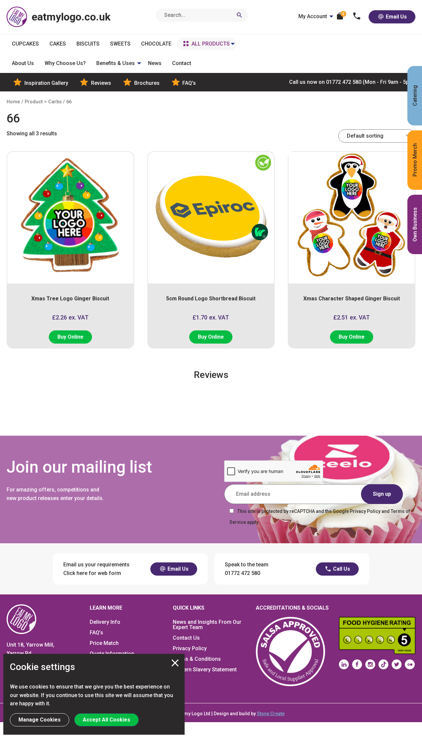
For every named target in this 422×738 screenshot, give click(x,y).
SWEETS (120, 44)
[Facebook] (357, 664)
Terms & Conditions (197, 659)
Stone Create (271, 713)
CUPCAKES (25, 44)
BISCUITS (88, 44)
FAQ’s (188, 83)
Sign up (382, 494)
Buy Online (70, 337)
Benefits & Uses (115, 63)
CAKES (57, 44)
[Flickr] (410, 664)
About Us (23, 63)
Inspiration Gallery (45, 83)
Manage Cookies (39, 720)
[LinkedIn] (344, 664)
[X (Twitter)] (397, 664)
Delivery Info (105, 622)
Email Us (395, 17)
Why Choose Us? (65, 63)
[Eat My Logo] (21, 619)
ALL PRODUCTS (211, 44)
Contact (181, 63)
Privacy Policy (190, 648)
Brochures (146, 83)
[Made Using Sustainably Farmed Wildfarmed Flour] (253, 304)
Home (13, 102)
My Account (312, 16)
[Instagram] (370, 664)
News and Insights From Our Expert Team (207, 624)
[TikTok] (383, 664)
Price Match (104, 643)
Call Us (341, 569)
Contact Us (186, 638)
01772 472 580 (352, 82)
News (155, 63)
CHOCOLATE (156, 44)
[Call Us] (357, 17)
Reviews (100, 83)
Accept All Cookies (106, 720)
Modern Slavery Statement (205, 669)
